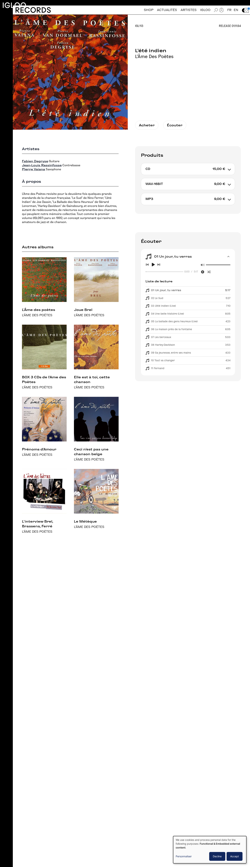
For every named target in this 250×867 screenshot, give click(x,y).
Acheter (147, 125)
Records (33, 10)
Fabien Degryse (35, 161)
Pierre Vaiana (33, 169)
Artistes (189, 10)
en (236, 10)
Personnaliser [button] (184, 856)
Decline (217, 856)
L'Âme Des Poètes (154, 56)
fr (229, 10)
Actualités (167, 10)
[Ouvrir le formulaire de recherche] (216, 9)
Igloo (14, 5)
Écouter (174, 125)
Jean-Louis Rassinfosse (42, 165)
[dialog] (209, 849)
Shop (148, 10)
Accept (234, 856)
